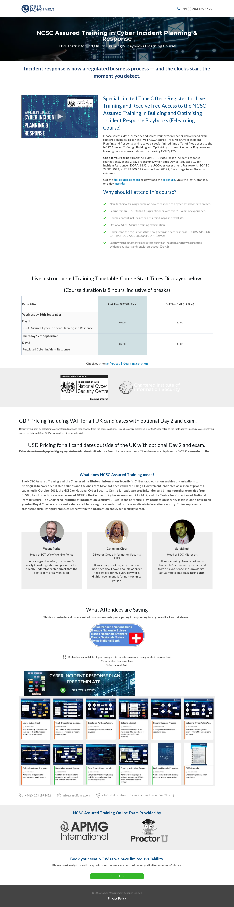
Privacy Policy (117, 898)
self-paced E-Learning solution (126, 363)
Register (117, 876)
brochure (169, 179)
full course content (127, 179)
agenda (119, 183)
